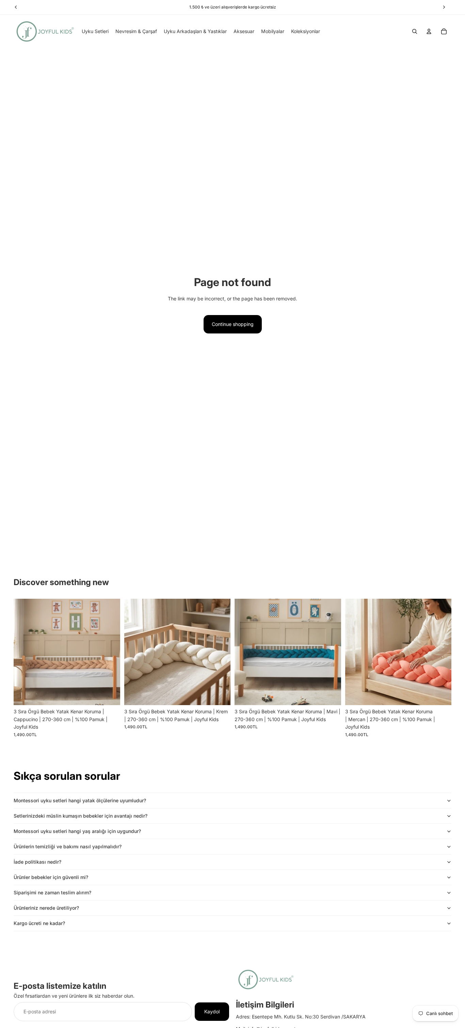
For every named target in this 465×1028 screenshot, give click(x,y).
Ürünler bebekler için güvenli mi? (51, 877)
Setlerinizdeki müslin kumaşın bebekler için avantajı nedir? (80, 816)
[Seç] (109, 695)
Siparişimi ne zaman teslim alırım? (52, 892)
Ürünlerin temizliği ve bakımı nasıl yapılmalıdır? (68, 846)
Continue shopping (233, 324)
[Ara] (414, 31)
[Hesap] (428, 31)
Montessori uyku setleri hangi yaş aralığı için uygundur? (77, 831)
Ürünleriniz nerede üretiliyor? (46, 908)
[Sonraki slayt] (110, 651)
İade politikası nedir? (37, 862)
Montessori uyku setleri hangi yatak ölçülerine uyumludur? (80, 800)
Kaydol (212, 1011)
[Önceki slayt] (24, 651)
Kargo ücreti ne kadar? (39, 923)
